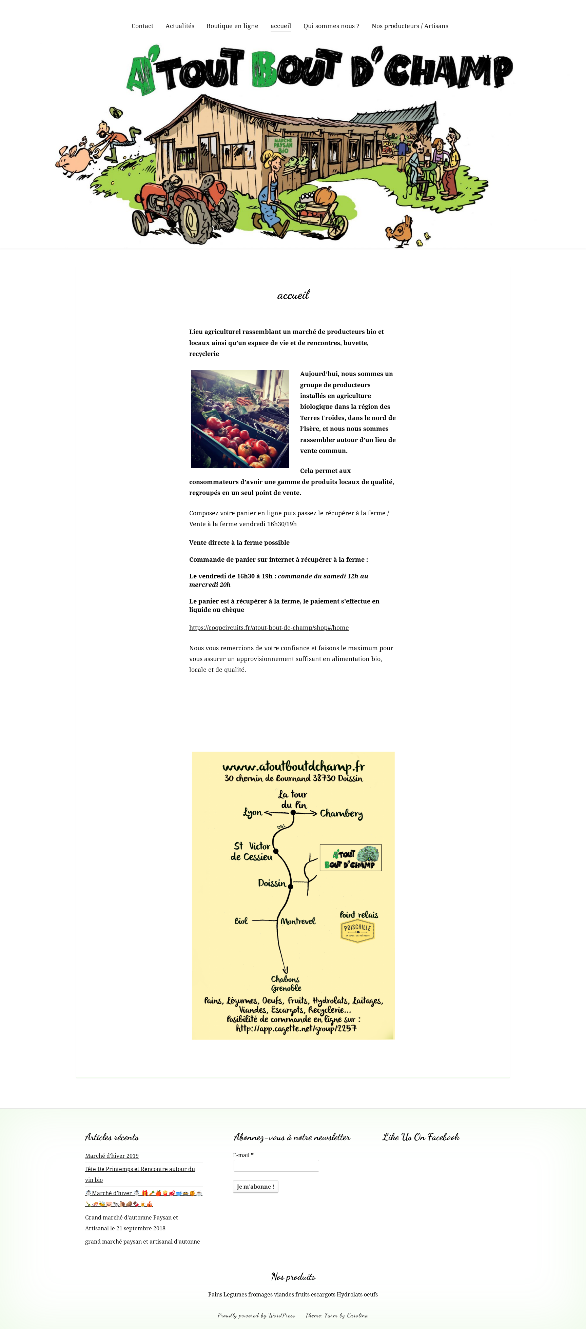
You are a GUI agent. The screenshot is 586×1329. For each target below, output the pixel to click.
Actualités (179, 26)
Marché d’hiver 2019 (112, 1155)
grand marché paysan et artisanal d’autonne (142, 1241)
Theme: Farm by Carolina (337, 1315)
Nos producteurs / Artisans (410, 26)
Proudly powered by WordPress (256, 1315)
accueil (281, 26)
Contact (142, 26)
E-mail (243, 1155)
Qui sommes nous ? (331, 26)
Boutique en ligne (232, 26)
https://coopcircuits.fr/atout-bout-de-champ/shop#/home (269, 627)
